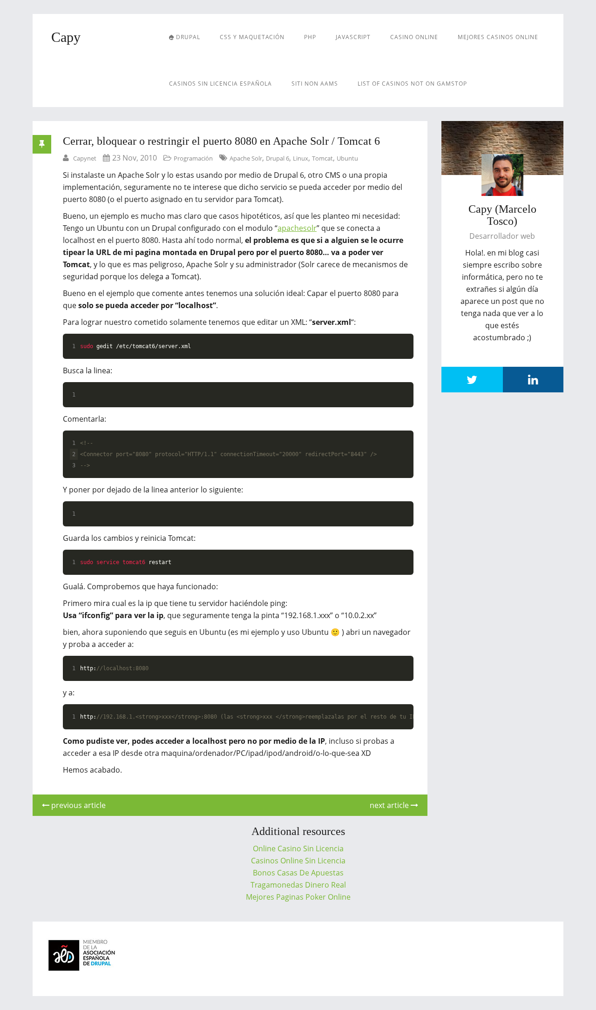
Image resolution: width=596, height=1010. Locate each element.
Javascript (353, 37)
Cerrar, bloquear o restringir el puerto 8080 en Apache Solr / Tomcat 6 (221, 141)
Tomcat (322, 158)
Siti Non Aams (314, 84)
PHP (310, 37)
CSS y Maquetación (252, 37)
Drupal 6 (277, 158)
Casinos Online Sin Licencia (298, 860)
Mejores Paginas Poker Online (298, 897)
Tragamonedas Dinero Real (298, 885)
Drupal (187, 37)
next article (390, 805)
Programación (193, 158)
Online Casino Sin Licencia (298, 848)
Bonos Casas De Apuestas (298, 873)
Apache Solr (246, 158)
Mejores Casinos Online (498, 37)
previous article (77, 805)
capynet (84, 158)
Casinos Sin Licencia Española (220, 84)
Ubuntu (347, 158)
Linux (300, 158)
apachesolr (297, 228)
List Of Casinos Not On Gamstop (412, 84)
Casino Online (414, 37)
